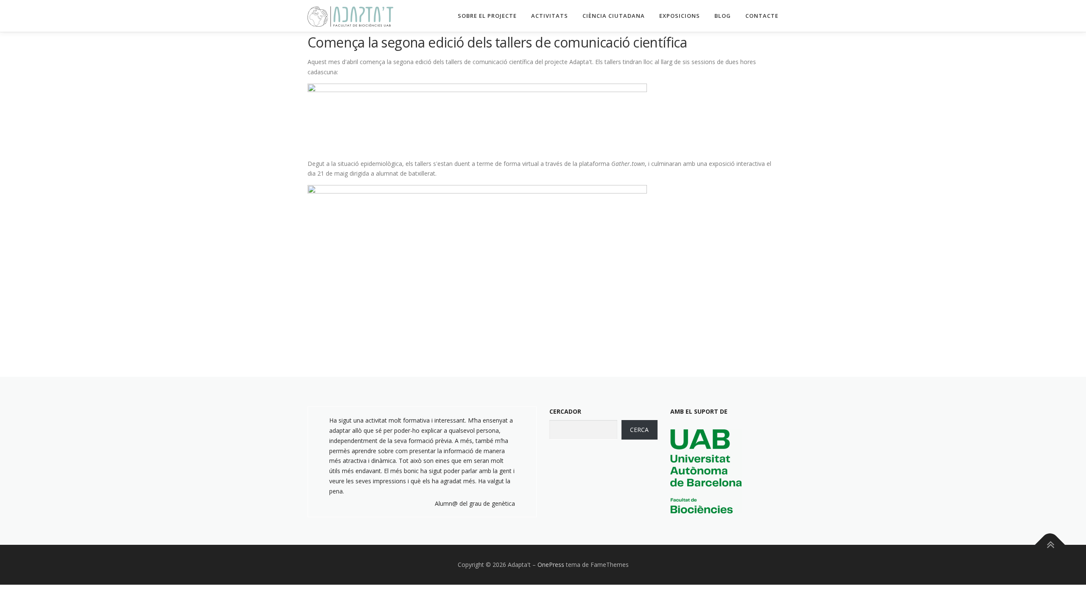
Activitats (549, 16)
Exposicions (679, 16)
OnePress (550, 565)
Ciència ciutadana (613, 16)
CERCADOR (565, 411)
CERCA (639, 430)
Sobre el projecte (487, 16)
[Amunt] (1050, 545)
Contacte (761, 16)
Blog (722, 16)
